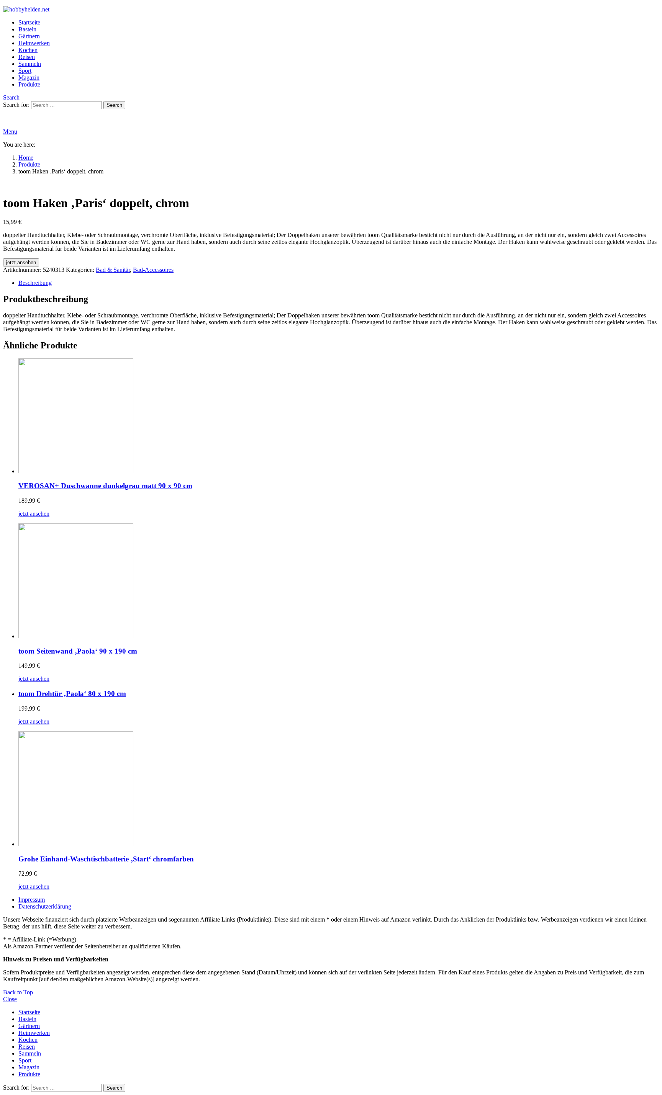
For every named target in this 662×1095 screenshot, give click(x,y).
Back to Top (18, 992)
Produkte (29, 84)
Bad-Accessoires (153, 269)
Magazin (28, 77)
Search (114, 105)
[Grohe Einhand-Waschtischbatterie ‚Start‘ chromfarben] (338, 789)
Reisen (26, 57)
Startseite (29, 22)
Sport (24, 70)
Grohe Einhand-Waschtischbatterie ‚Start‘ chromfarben (106, 859)
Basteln (27, 29)
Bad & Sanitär (113, 269)
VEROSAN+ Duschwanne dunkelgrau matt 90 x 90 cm (105, 486)
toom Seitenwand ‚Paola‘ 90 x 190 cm (77, 651)
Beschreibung (35, 282)
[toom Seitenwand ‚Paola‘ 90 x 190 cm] (338, 581)
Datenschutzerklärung (44, 906)
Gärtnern (29, 36)
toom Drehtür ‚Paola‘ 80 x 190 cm (72, 694)
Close (10, 999)
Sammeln (29, 63)
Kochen (28, 50)
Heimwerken (34, 43)
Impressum (31, 899)
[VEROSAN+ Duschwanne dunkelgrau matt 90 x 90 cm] (338, 416)
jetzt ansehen (21, 262)
